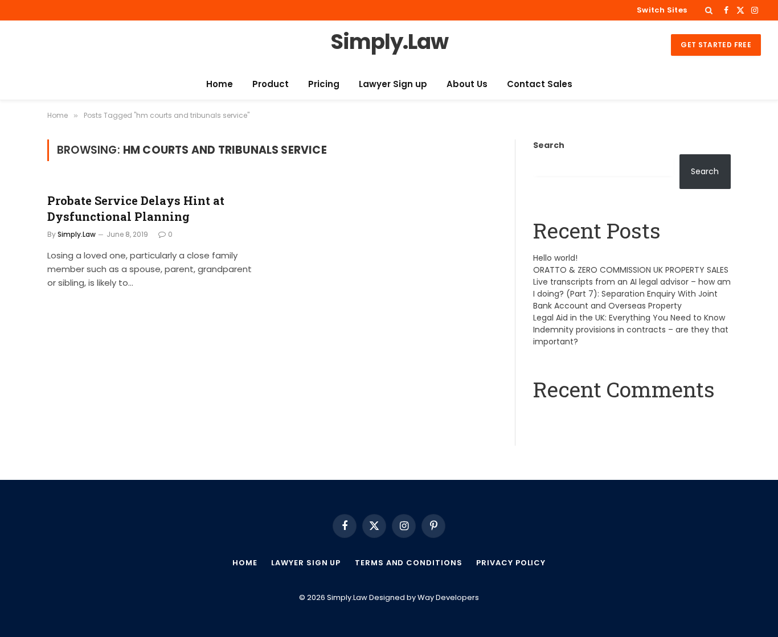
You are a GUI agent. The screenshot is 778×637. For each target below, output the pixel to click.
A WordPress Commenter (585, 418)
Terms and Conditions (408, 562)
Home (219, 84)
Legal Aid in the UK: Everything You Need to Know (629, 317)
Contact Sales (539, 84)
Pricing (323, 84)
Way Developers (448, 597)
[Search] (709, 10)
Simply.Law (77, 234)
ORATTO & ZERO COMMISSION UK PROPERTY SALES (630, 270)
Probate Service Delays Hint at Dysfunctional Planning (135, 208)
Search (548, 145)
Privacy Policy (511, 562)
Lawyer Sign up (393, 84)
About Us (467, 84)
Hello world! (555, 258)
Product (270, 84)
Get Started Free (716, 45)
